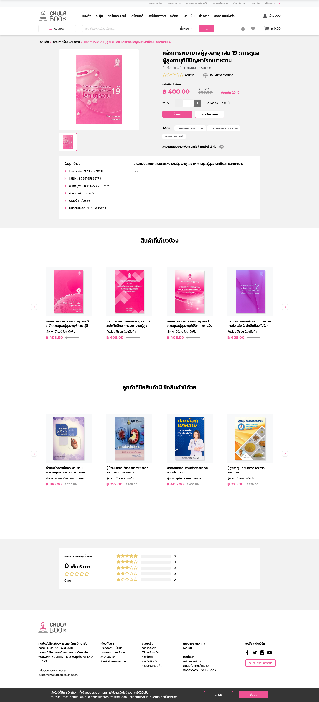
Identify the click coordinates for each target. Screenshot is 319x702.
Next (285, 307)
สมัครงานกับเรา (192, 661)
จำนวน (166, 103)
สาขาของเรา (107, 657)
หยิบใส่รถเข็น (210, 114)
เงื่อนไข (187, 648)
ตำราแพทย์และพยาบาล (224, 128)
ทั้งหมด (184, 28)
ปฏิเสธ (218, 694)
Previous (34, 307)
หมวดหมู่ (59, 28)
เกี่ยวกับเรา (107, 643)
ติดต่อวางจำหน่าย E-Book (199, 670)
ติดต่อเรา (188, 657)
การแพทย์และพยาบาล (190, 128)
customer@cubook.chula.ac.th (58, 674)
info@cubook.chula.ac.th (54, 670)
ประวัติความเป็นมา (111, 648)
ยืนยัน (253, 694)
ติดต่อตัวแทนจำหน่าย (196, 665)
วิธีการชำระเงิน (150, 652)
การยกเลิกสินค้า (152, 665)
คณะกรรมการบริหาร (112, 652)
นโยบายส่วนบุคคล (194, 643)
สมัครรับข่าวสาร (262, 663)
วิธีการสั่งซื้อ (149, 648)
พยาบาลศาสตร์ (174, 136)
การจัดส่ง (147, 657)
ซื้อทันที (177, 114)
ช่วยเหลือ (147, 643)
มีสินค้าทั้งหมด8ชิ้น (218, 103)
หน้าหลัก (43, 42)
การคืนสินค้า (149, 661)
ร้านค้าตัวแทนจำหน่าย (113, 661)
